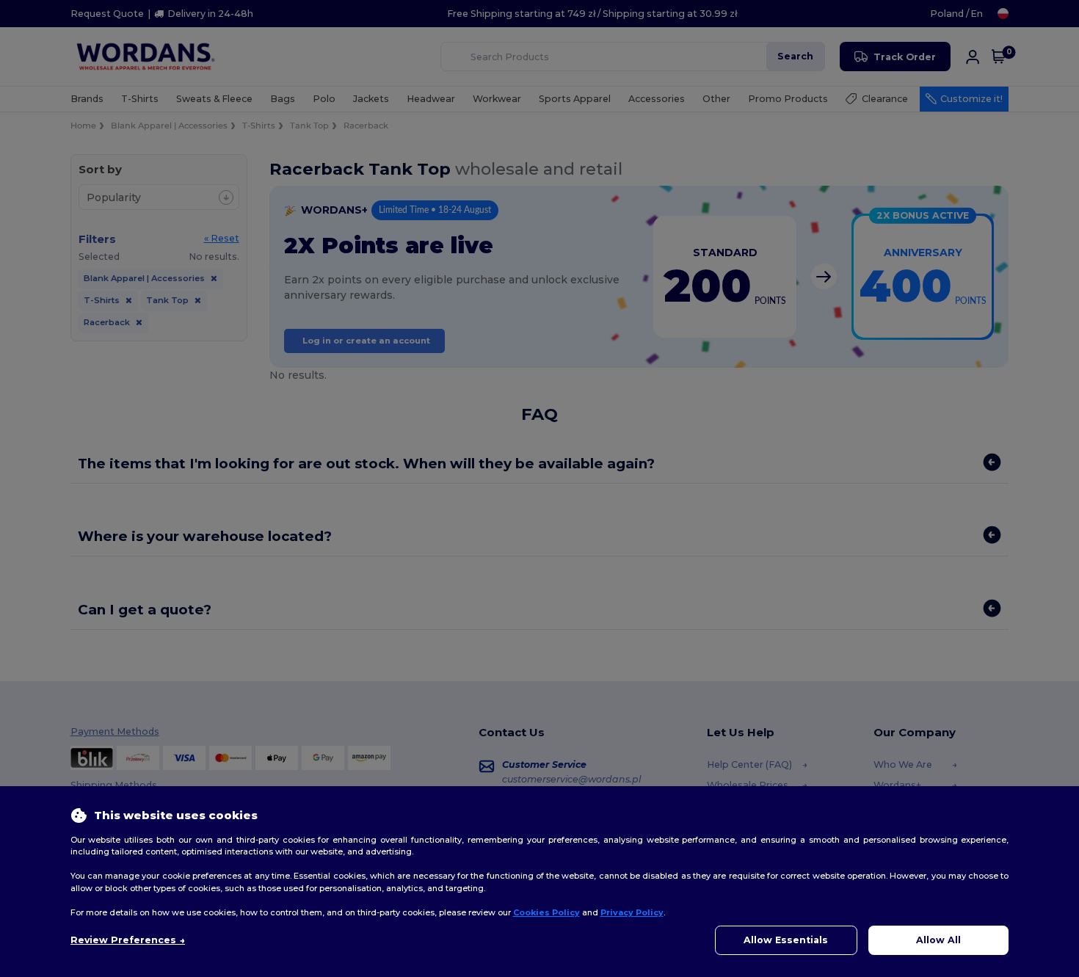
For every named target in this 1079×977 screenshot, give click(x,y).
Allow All (938, 939)
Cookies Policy (546, 912)
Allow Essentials (786, 939)
